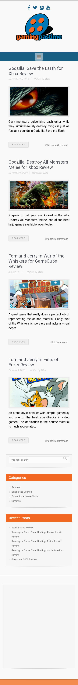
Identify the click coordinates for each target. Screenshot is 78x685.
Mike (47, 79)
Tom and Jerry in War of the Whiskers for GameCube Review (36, 261)
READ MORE (18, 144)
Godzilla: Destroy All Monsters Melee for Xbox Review (38, 165)
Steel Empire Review (23, 527)
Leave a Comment (58, 145)
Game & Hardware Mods (25, 496)
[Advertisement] (39, 625)
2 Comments (61, 342)
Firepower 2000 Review (24, 559)
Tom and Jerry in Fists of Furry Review (33, 362)
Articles (16, 487)
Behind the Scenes (22, 491)
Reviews (16, 500)
